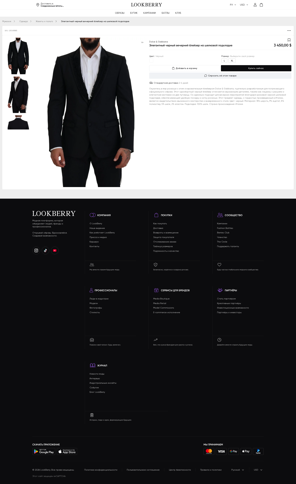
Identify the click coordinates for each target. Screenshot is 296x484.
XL (232, 60)
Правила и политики (211, 470)
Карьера (94, 241)
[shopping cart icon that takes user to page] (261, 4)
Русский (235, 470)
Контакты (94, 246)
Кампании (149, 12)
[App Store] (67, 451)
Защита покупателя (163, 237)
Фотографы (96, 308)
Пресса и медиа (98, 237)
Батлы (165, 12)
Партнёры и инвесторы (229, 312)
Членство (222, 237)
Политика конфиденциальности (100, 470)
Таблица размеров (163, 246)
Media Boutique (161, 298)
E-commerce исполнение (166, 312)
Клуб (178, 12)
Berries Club (223, 232)
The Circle (222, 241)
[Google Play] (43, 451)
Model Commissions (163, 308)
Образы (119, 12)
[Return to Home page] (146, 5)
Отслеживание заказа (164, 241)
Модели (94, 303)
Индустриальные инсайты (103, 383)
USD (256, 470)
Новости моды (97, 374)
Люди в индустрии (99, 298)
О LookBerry (96, 223)
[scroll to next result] (142, 112)
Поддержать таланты (228, 246)
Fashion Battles (225, 228)
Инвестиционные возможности (233, 308)
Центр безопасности (180, 470)
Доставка (158, 228)
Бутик (134, 12)
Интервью (95, 378)
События (94, 387)
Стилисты (95, 312)
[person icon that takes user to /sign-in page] (255, 4)
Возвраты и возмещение (166, 232)
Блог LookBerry (97, 392)
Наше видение (97, 228)
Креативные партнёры (229, 303)
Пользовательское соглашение (143, 470)
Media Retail (159, 303)
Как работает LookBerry (102, 232)
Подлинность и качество (166, 251)
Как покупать (160, 223)
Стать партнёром (226, 298)
